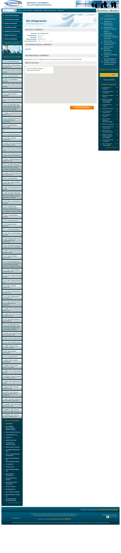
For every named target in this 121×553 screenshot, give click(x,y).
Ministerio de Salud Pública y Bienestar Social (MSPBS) (107, 101)
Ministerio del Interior (108, 108)
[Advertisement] (60, 539)
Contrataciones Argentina (69, 522)
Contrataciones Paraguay (34, 522)
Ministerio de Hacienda (108, 124)
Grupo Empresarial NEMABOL (62, 519)
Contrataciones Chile (58, 522)
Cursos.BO (96, 522)
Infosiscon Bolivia (24, 522)
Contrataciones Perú (81, 522)
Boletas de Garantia (104, 522)
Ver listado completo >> (14, 502)
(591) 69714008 (113, 517)
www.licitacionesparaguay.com (35, 23)
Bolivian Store (89, 522)
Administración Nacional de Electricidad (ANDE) (107, 120)
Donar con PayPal (109, 79)
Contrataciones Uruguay (47, 522)
